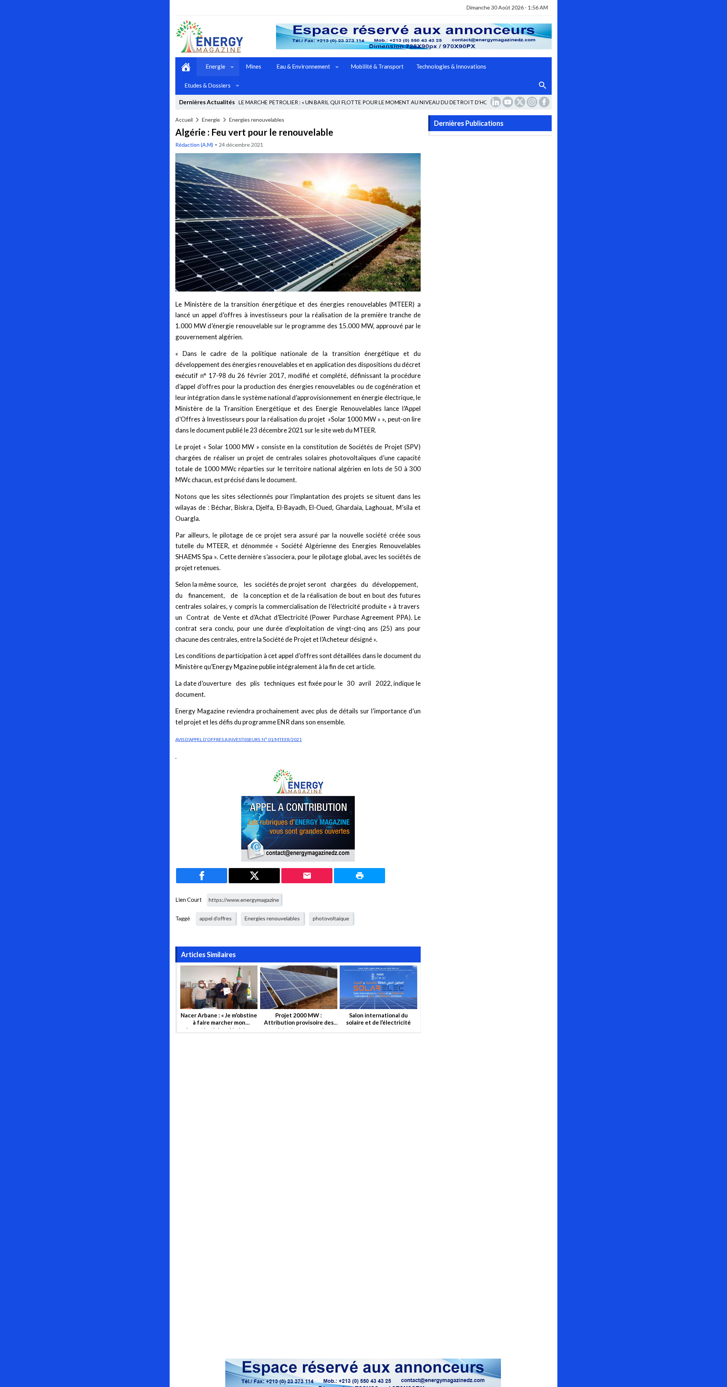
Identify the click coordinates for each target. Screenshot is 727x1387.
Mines (253, 66)
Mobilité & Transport (377, 66)
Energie (215, 66)
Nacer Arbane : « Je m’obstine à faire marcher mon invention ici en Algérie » (219, 1022)
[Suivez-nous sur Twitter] (521, 102)
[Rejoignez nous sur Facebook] (545, 102)
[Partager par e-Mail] (307, 875)
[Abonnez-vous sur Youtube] (508, 102)
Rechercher (543, 85)
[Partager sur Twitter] (254, 875)
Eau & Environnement (303, 66)
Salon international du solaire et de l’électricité (378, 1019)
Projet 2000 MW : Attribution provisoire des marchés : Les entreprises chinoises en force (299, 1026)
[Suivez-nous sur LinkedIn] (496, 102)
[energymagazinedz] (225, 36)
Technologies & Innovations (451, 66)
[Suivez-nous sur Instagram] (533, 102)
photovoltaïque (331, 918)
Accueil (185, 66)
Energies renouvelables (256, 119)
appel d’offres (216, 918)
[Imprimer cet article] (359, 875)
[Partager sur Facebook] (201, 875)
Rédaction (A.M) (194, 144)
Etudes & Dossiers (207, 85)
